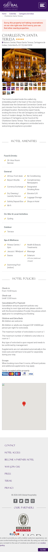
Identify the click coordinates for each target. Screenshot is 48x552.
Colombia (12, 14)
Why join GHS (12, 466)
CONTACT (10, 445)
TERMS (8, 481)
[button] (6, 66)
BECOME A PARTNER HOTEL (19, 459)
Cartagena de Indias (26, 14)
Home (4, 14)
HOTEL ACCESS (12, 452)
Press (8, 473)
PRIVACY (9, 488)
